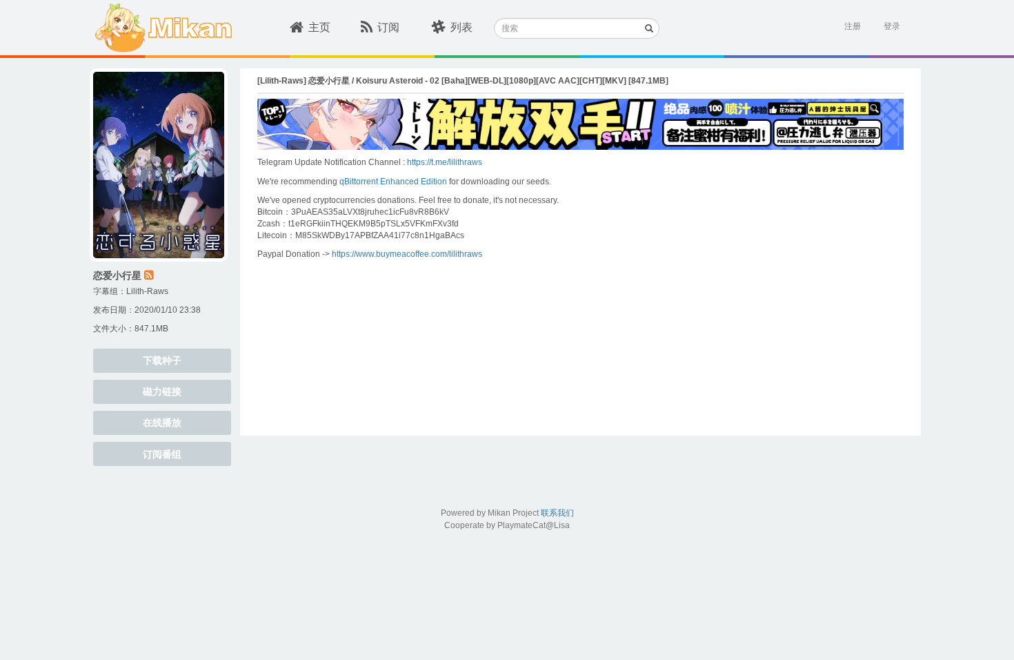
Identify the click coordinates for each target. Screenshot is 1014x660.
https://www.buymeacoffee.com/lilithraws (407, 254)
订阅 (388, 27)
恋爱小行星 (117, 275)
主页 (319, 27)
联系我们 (557, 513)
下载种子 (162, 360)
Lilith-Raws (147, 291)
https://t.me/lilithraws (444, 162)
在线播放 (162, 422)
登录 (892, 26)
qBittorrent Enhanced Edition (393, 181)
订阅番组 (162, 454)
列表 (461, 27)
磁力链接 (162, 391)
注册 (852, 26)
